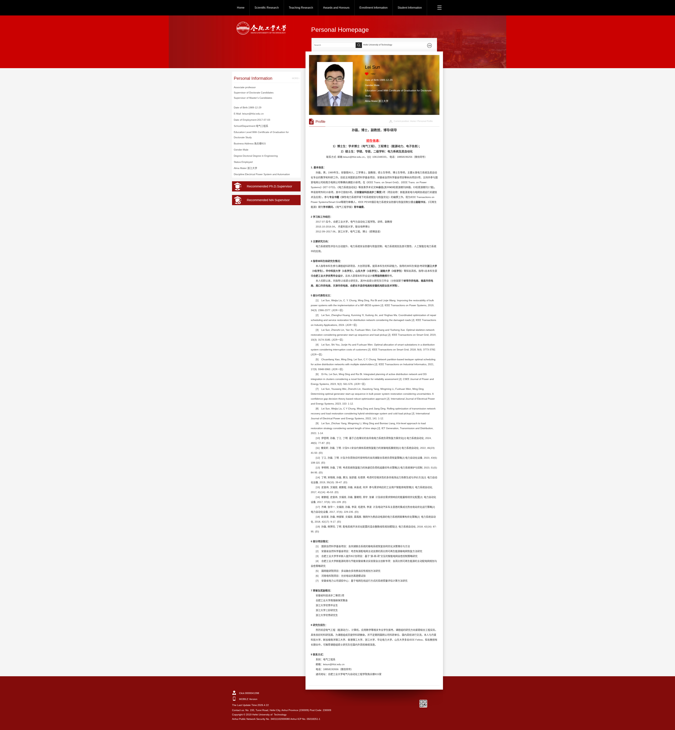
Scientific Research (267, 7)
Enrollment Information (373, 7)
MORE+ (296, 78)
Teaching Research (301, 7)
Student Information (410, 7)
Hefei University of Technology (377, 45)
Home (241, 7)
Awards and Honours (336, 7)
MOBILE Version (248, 699)
